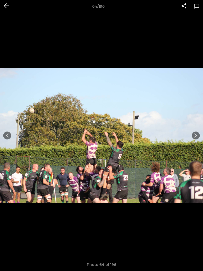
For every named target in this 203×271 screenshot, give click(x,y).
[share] (184, 6)
